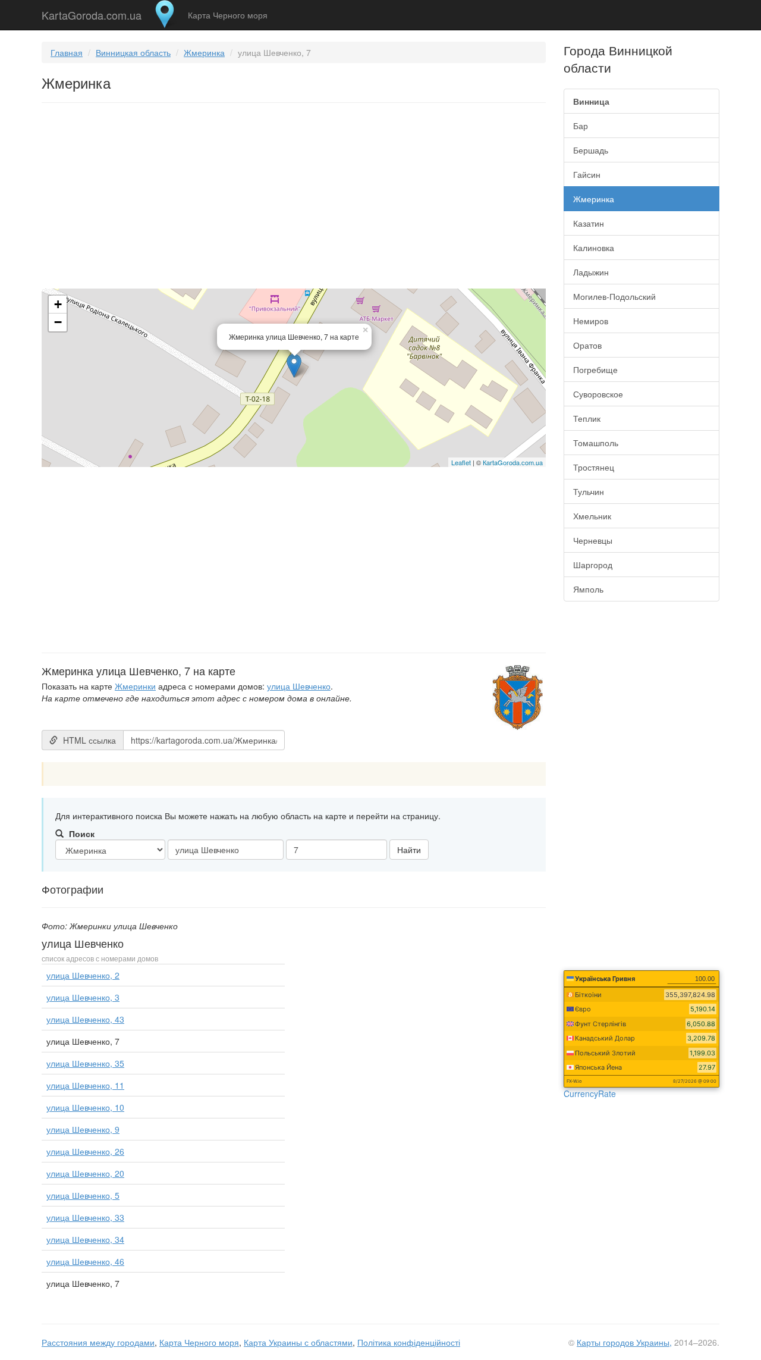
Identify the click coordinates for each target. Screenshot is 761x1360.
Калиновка (593, 247)
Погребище (595, 369)
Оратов (587, 345)
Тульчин (588, 491)
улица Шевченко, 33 (85, 1217)
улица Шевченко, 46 (85, 1261)
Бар (580, 125)
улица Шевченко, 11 (85, 1085)
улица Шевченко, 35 (85, 1063)
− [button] (58, 322)
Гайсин (586, 174)
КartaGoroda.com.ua (513, 462)
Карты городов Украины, (624, 1342)
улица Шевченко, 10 (85, 1107)
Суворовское (598, 394)
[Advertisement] (294, 198)
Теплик (586, 418)
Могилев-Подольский (614, 296)
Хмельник (592, 516)
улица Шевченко (299, 686)
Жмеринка (204, 52)
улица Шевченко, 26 (85, 1151)
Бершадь (590, 150)
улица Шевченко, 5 (83, 1195)
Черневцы (592, 540)
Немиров (590, 321)
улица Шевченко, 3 (83, 997)
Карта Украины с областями (298, 1342)
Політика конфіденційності (408, 1342)
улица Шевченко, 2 (83, 975)
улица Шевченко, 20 (85, 1173)
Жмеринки (135, 686)
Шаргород (592, 565)
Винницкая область (133, 52)
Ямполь (588, 589)
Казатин (588, 223)
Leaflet (461, 462)
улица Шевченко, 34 (85, 1239)
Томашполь (595, 443)
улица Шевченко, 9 (83, 1129)
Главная (67, 52)
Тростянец (593, 467)
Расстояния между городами (98, 1342)
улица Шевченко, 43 (85, 1019)
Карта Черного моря (228, 15)
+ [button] (58, 304)
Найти (409, 850)
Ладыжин (591, 272)
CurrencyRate (590, 1093)
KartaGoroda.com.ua (91, 12)
